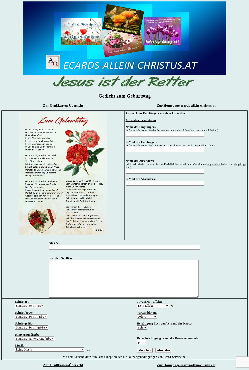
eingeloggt (240, 164)
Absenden (163, 350)
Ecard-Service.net (175, 357)
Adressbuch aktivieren (141, 120)
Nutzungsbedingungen (142, 357)
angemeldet (214, 164)
